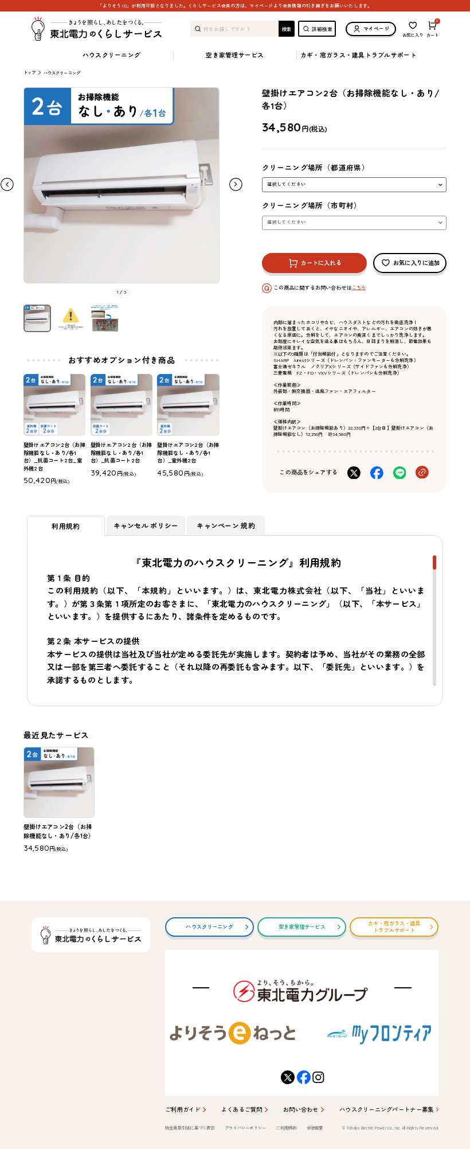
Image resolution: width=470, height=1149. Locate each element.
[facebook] (302, 1077)
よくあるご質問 (242, 1109)
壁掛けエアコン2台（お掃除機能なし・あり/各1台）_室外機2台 (188, 453)
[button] (235, 184)
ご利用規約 (286, 1128)
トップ (29, 72)
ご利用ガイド (183, 1109)
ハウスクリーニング (111, 55)
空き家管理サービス (235, 55)
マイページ (376, 28)
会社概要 (315, 1128)
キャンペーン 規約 (226, 525)
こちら (359, 287)
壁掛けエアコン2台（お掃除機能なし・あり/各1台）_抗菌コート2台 (121, 453)
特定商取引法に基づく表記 (190, 1128)
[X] (286, 1077)
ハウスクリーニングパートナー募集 (386, 1109)
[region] (235, 620)
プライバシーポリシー (245, 1128)
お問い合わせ (301, 1109)
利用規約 (66, 526)
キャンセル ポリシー (146, 525)
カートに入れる (321, 263)
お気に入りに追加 (416, 263)
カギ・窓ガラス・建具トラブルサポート (358, 55)
